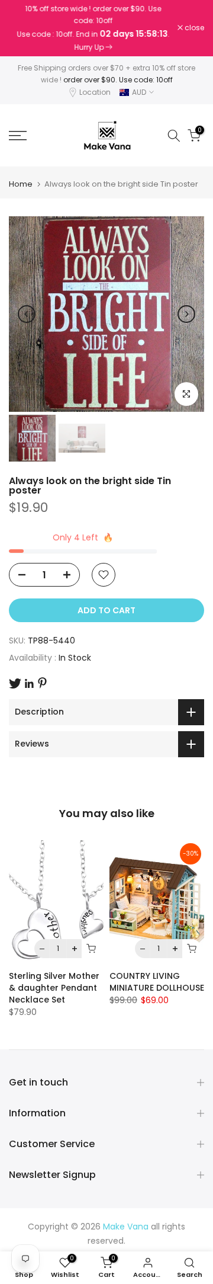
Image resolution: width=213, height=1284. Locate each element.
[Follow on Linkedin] (29, 683)
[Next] (186, 314)
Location (95, 92)
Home (21, 184)
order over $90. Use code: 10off (118, 80)
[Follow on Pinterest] (42, 683)
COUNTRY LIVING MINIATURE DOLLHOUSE (156, 982)
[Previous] (27, 314)
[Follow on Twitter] (15, 683)
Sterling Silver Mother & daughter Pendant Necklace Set (54, 988)
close (193, 27)
